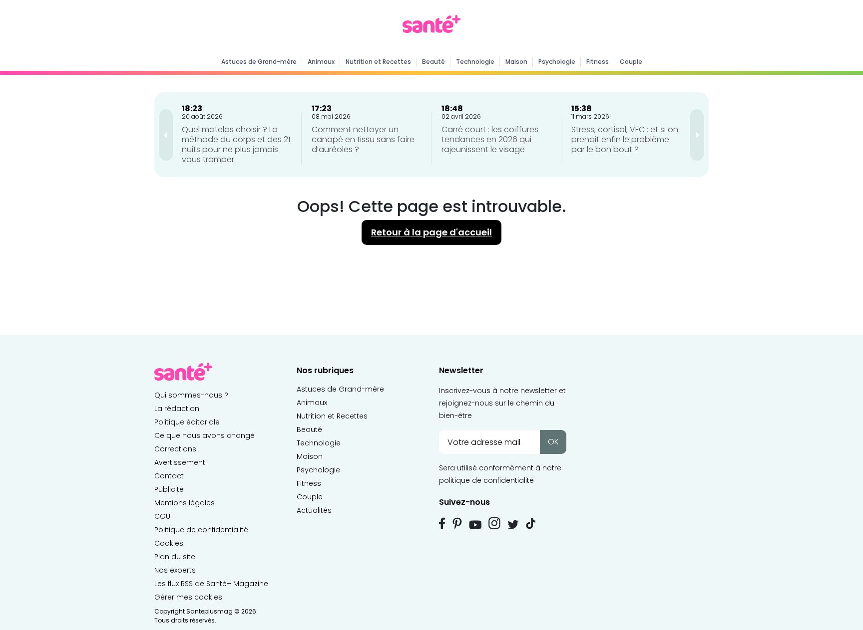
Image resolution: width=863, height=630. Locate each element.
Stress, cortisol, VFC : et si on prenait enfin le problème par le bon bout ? (624, 139)
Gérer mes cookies (188, 597)
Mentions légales (184, 503)
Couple (631, 61)
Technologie (475, 61)
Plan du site (174, 557)
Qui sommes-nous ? (191, 395)
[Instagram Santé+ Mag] (494, 523)
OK (553, 441)
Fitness (597, 61)
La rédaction (176, 409)
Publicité (169, 489)
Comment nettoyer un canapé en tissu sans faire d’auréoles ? (363, 139)
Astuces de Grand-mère (259, 61)
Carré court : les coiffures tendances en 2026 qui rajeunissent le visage (489, 139)
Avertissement (179, 462)
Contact (169, 476)
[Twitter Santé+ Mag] (513, 524)
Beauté (433, 61)
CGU (162, 516)
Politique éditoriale (187, 422)
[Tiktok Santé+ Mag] (531, 522)
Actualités (314, 510)
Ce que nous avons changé (204, 435)
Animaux (321, 61)
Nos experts (175, 570)
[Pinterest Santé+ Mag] (457, 523)
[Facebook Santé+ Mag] (442, 523)
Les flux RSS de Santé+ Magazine (211, 584)
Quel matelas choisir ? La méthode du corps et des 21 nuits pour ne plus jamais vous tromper (236, 144)
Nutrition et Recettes (378, 61)
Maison (516, 61)
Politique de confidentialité (201, 530)
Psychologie (556, 61)
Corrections (175, 449)
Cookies (168, 543)
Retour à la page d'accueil (431, 232)
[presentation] (166, 135)
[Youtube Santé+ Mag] (475, 524)
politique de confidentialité (486, 480)
